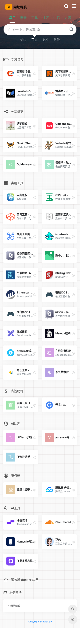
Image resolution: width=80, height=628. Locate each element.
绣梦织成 (15, 605)
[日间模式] (72, 619)
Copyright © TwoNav (40, 621)
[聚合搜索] (72, 609)
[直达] (34, 74)
